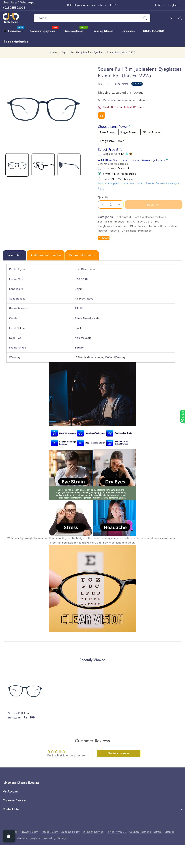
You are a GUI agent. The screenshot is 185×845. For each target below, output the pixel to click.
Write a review (118, 753)
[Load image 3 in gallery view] (69, 164)
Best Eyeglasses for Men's (150, 216)
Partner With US (116, 831)
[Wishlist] (101, 115)
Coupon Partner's (140, 831)
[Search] (145, 18)
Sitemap (170, 831)
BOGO (131, 221)
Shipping (104, 92)
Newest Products (108, 230)
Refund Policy (49, 831)
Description (14, 255)
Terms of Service (93, 831)
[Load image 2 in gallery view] (43, 164)
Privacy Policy (29, 831)
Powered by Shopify (53, 838)
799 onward (123, 216)
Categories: (105, 217)
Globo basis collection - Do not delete (153, 226)
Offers (158, 831)
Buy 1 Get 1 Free (148, 221)
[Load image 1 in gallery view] (17, 164)
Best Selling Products (111, 221)
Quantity (103, 197)
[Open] (9, 836)
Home (53, 52)
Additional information (46, 255)
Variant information (82, 255)
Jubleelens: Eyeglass (27, 838)
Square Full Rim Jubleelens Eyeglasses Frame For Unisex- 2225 (23, 713)
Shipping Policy (70, 831)
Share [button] (105, 237)
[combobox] (92, 18)
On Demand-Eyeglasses (137, 230)
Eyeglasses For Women (112, 226)
